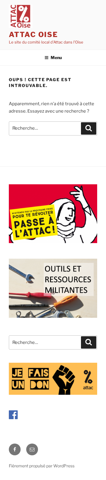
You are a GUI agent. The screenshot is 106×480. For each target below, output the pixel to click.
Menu (56, 57)
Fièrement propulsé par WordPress (41, 465)
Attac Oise (33, 34)
